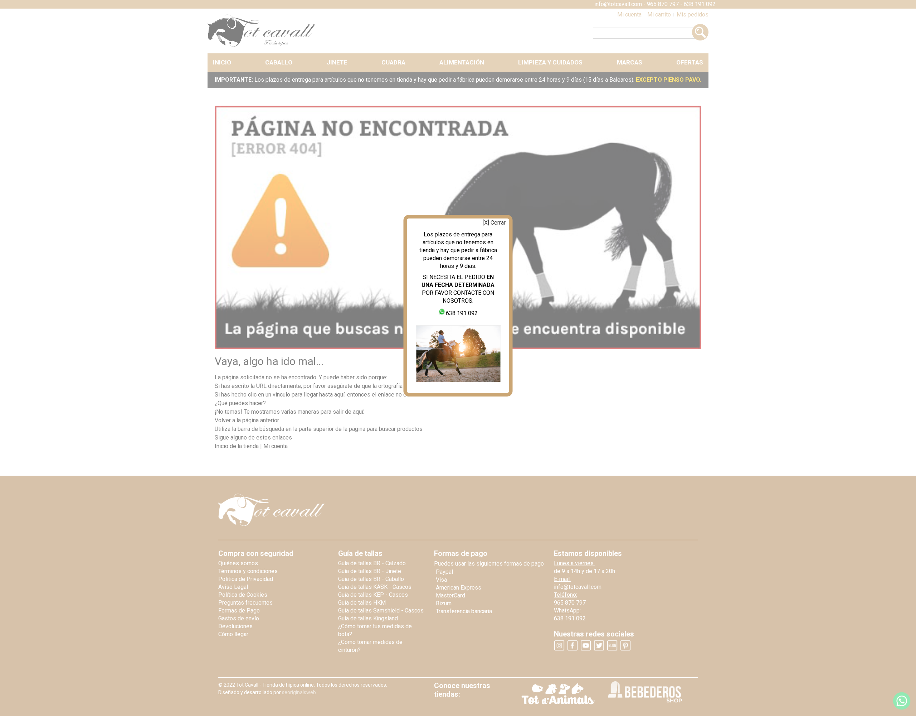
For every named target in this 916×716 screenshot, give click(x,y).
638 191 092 (462, 313)
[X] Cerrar (494, 222)
